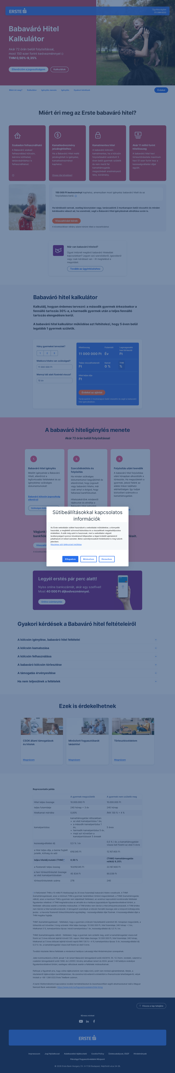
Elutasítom (107, 559)
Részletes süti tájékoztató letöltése (66, 544)
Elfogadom (70, 559)
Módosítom (88, 559)
